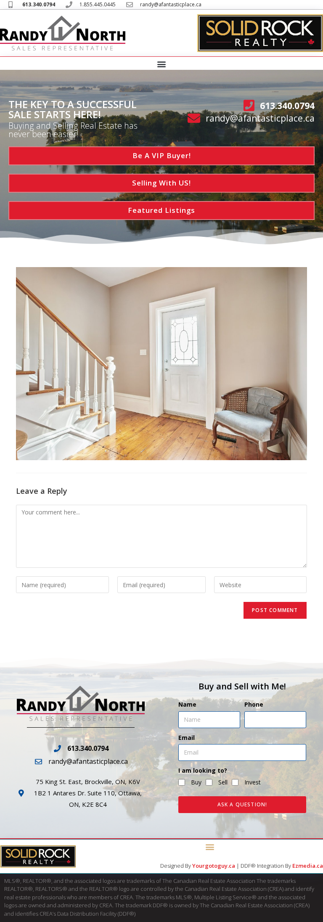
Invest (252, 782)
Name (187, 704)
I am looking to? (202, 770)
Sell (223, 782)
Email (186, 738)
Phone (253, 704)
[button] (162, 64)
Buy (196, 782)
